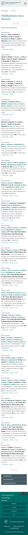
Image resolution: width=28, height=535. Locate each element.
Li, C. (4, 187)
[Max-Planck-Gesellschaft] (7, 522)
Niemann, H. (4, 360)
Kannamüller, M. (5, 39)
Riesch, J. (4, 106)
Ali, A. (13, 209)
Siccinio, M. (19, 81)
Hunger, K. (11, 104)
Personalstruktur (8, 479)
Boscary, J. (4, 34)
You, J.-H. (17, 104)
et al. (10, 41)
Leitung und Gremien (10, 483)
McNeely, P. (18, 295)
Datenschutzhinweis (18, 526)
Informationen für (8, 495)
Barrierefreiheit (15, 528)
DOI (12, 49)
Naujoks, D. (20, 164)
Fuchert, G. (4, 341)
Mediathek (14, 503)
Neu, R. (17, 85)
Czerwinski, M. (18, 185)
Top (24, 493)
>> (16, 470)
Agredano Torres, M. (6, 205)
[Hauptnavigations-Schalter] (25, 3)
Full (17, 195)
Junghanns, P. (5, 101)
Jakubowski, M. (13, 360)
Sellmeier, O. (4, 295)
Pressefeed (14, 511)
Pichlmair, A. (14, 317)
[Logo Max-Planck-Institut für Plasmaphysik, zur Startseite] (11, 3)
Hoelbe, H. (20, 358)
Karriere (4, 500)
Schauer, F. (11, 183)
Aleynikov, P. (15, 207)
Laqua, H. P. (23, 341)
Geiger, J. (14, 358)
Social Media (6, 498)
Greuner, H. (16, 227)
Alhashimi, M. (7, 209)
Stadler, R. (4, 232)
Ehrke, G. (10, 162)
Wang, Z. (3, 144)
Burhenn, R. (10, 339)
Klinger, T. (4, 337)
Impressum (7, 526)
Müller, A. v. (19, 101)
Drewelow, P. (12, 362)
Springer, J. (19, 229)
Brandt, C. (4, 339)
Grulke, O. (16, 341)
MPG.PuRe (6, 49)
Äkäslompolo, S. (17, 205)
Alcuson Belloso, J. (6, 207)
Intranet (14, 507)
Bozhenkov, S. (18, 337)
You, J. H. (12, 126)
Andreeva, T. (10, 337)
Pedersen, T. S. (5, 203)
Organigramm (8, 476)
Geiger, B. (10, 341)
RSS (14, 514)
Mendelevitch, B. (19, 144)
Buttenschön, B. (18, 339)
